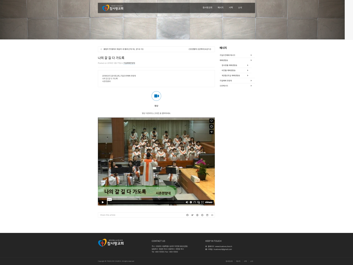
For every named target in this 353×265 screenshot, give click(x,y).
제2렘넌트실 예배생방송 (231, 75)
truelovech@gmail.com (223, 249)
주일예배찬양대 (129, 63)
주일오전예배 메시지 (227, 55)
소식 (240, 7)
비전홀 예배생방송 (229, 70)
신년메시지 (224, 86)
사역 (231, 7)
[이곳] (157, 113)
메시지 (221, 7)
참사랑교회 (207, 7)
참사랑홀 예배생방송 (229, 65)
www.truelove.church (223, 246)
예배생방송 (224, 60)
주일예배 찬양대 (226, 81)
